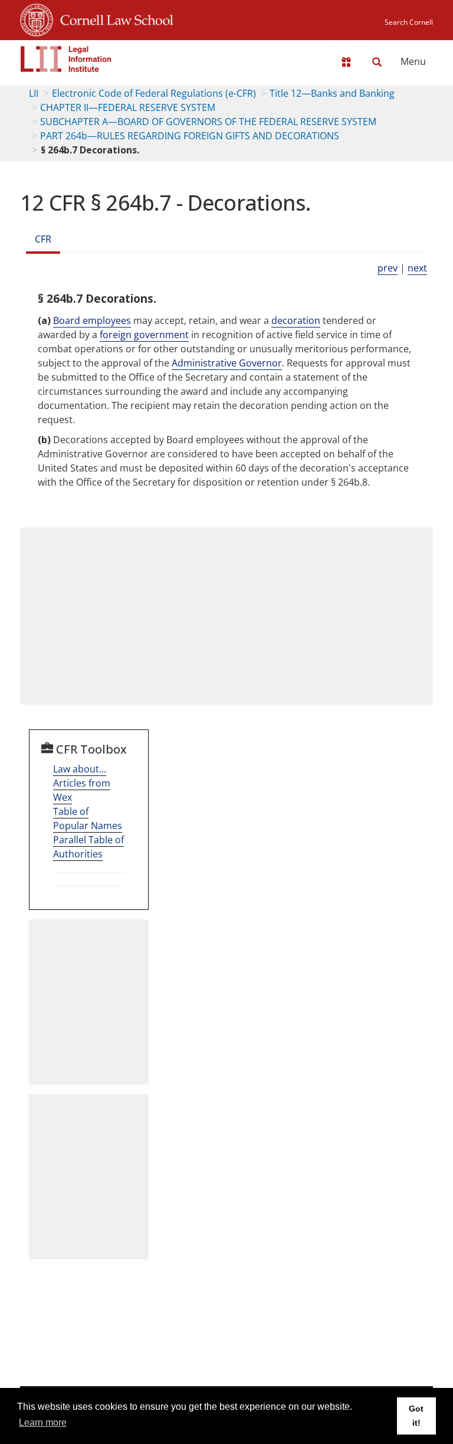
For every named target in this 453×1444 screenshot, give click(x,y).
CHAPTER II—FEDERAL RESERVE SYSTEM (127, 107)
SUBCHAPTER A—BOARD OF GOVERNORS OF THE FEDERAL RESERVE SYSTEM (208, 121)
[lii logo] (66, 59)
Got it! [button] (416, 1415)
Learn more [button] (43, 1422)
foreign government (144, 334)
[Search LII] (377, 62)
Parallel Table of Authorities (88, 846)
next (417, 267)
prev (388, 267)
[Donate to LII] (346, 62)
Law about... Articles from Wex (81, 783)
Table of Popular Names (87, 818)
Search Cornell (409, 22)
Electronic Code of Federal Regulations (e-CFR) (154, 93)
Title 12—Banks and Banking (332, 93)
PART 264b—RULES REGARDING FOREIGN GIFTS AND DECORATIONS (189, 135)
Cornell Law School (113, 18)
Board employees (92, 320)
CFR (43, 239)
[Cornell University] (36, 18)
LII (33, 93)
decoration (295, 320)
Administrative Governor (227, 362)
